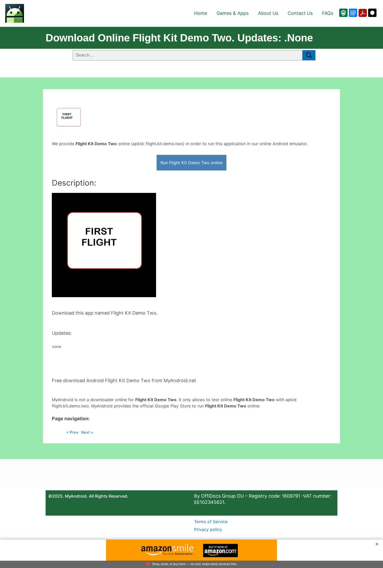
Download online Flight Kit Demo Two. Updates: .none (179, 38)
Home (200, 13)
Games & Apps (233, 13)
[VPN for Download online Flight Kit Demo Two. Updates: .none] (343, 13)
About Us (268, 13)
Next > (87, 432)
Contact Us (300, 13)
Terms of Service (210, 521)
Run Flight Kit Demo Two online (191, 162)
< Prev (72, 432)
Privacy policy (208, 529)
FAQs (327, 13)
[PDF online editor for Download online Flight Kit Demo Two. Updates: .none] (362, 13)
